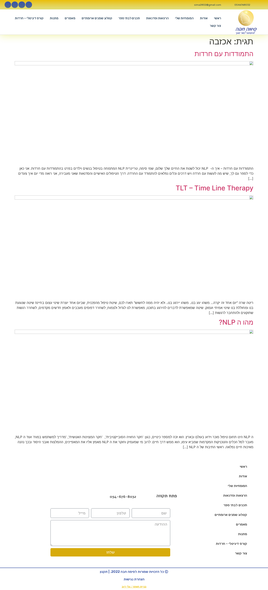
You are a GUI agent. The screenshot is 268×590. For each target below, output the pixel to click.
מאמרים (70, 18)
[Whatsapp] (8, 4)
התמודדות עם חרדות (224, 54)
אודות (204, 18)
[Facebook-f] (29, 4)
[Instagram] (21, 4)
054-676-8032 (123, 496)
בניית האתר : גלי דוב (134, 586)
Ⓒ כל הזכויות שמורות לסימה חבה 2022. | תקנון (134, 572)
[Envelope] (75, 496)
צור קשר (215, 26)
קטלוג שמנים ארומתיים (97, 18)
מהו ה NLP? (236, 322)
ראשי (217, 18)
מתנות (54, 18)
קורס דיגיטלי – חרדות (29, 18)
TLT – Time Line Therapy (214, 188)
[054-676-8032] (105, 496)
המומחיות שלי (184, 18)
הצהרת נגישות (134, 579)
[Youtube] (15, 4)
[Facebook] (64, 496)
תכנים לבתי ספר (129, 18)
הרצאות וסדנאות (157, 18)
